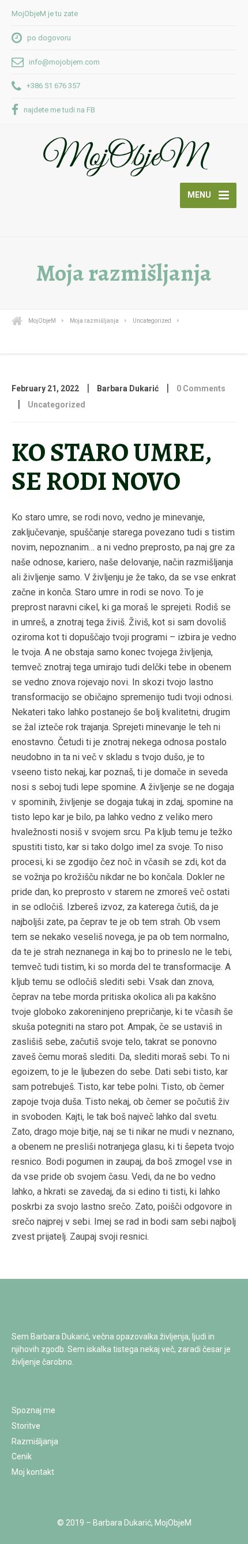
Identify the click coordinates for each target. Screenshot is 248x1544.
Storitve (26, 1425)
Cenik (22, 1456)
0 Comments (201, 388)
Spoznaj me (33, 1410)
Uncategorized (56, 404)
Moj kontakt (33, 1472)
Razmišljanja (35, 1441)
